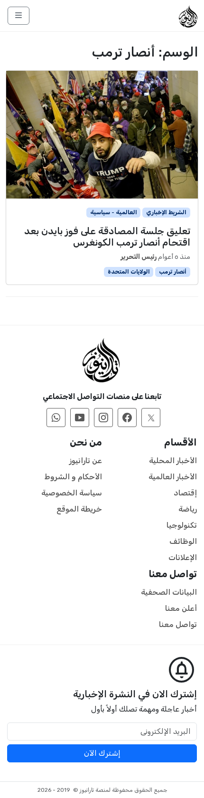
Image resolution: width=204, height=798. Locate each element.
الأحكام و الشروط (73, 476)
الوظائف (183, 541)
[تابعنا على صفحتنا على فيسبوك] (127, 417)
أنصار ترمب (172, 271)
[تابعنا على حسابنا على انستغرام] (103, 417)
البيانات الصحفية (169, 592)
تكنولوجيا (182, 525)
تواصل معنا (178, 624)
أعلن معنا (181, 608)
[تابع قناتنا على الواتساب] (55, 417)
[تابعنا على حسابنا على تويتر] (150, 417)
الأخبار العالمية (172, 476)
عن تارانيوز (85, 460)
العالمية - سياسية (113, 212)
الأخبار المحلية (173, 460)
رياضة (187, 508)
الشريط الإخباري (166, 212)
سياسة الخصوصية (71, 492)
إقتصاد (185, 492)
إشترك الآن (102, 753)
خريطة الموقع (79, 508)
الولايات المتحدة (129, 271)
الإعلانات (182, 557)
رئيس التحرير (139, 257)
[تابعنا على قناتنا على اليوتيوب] (79, 417)
